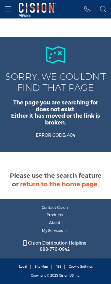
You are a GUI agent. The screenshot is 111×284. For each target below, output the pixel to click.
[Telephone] (87, 9)
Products (55, 215)
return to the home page (58, 184)
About (54, 222)
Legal (23, 267)
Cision (63, 276)
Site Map (41, 267)
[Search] (103, 9)
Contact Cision (55, 207)
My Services (53, 230)
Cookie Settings (81, 267)
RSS (58, 267)
